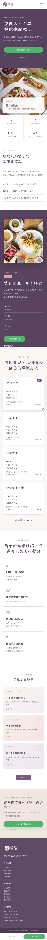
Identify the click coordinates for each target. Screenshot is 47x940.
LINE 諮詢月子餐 (23, 50)
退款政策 (7, 894)
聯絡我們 (7, 876)
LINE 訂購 (7, 888)
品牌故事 (7, 867)
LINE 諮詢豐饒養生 (14, 339)
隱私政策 (7, 897)
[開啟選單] (41, 4)
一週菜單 (38, 404)
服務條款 (7, 900)
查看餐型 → (10, 404)
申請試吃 (23, 57)
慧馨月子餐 (7, 870)
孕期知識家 (7, 873)
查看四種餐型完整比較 (23, 520)
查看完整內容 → (9, 346)
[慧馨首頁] (8, 4)
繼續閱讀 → (10, 709)
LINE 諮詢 (34, 937)
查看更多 (23, 778)
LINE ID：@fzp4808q (11, 914)
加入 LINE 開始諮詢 (23, 824)
